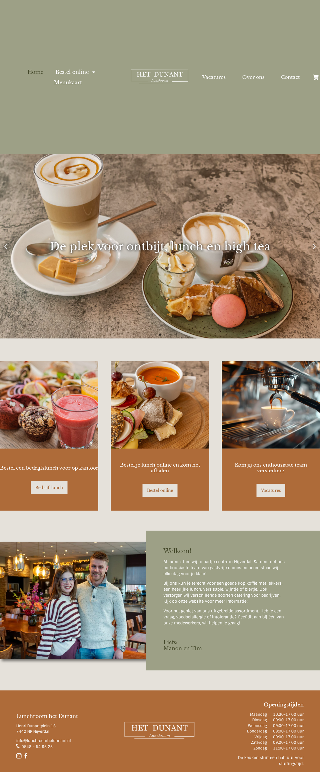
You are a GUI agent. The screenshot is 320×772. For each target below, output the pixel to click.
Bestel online (72, 72)
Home (35, 72)
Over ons (253, 77)
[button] (5, 246)
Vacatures (214, 77)
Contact (290, 77)
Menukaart (68, 83)
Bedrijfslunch (49, 487)
